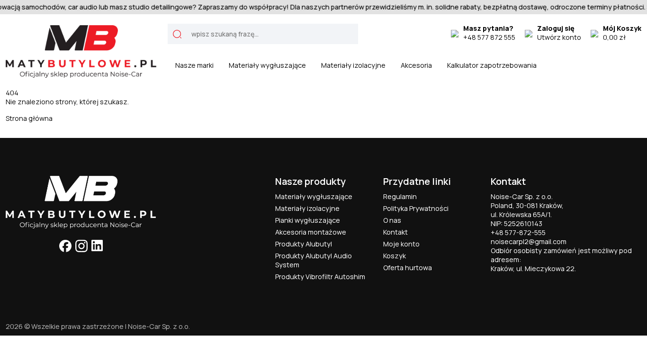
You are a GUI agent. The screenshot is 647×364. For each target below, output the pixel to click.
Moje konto (401, 243)
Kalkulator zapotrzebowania (492, 65)
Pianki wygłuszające (307, 220)
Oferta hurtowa (407, 267)
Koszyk (394, 255)
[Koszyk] (594, 32)
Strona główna (29, 118)
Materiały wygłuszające (267, 65)
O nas (392, 220)
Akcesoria (416, 65)
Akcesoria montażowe (310, 232)
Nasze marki (194, 65)
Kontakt (395, 232)
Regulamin (400, 196)
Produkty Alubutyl (303, 243)
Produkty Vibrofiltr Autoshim (320, 276)
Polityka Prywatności (416, 208)
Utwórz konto (559, 37)
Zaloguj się (556, 28)
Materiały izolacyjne (353, 65)
